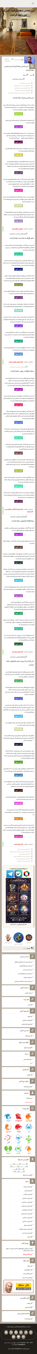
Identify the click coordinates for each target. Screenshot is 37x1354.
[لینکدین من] (13, 1337)
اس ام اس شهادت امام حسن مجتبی (23, 981)
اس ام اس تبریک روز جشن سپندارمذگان (20, 851)
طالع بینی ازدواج (28, 1047)
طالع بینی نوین (28, 1307)
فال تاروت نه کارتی (27, 1217)
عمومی (24, 948)
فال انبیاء (30, 1004)
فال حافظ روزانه (28, 1269)
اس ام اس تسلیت (28, 977)
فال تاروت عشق (28, 1225)
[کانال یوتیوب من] (18, 1337)
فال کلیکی (29, 1074)
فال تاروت (29, 1236)
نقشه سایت (11, 1348)
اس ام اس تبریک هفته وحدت (23, 858)
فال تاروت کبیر (28, 1190)
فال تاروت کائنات (27, 1194)
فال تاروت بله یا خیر (27, 1232)
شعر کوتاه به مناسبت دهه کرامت (22, 85)
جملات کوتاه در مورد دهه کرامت (22, 88)
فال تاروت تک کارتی (27, 1198)
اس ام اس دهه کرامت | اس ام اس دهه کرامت (18, 13)
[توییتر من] (6, 1332)
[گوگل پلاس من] (23, 1337)
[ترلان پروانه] (18, 60)
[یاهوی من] (31, 1332)
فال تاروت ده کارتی (27, 1221)
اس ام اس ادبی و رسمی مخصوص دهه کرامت (19, 92)
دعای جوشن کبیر (28, 1059)
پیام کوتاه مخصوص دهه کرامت (22, 90)
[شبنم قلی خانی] (7, 60)
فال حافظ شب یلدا (27, 1273)
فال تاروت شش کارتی (26, 1213)
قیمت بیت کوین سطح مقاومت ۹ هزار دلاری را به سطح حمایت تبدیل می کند (19, 1249)
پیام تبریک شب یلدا (27, 1277)
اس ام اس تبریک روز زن (24, 854)
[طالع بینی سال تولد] (18, 1168)
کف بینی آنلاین (28, 1035)
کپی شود (18, 114)
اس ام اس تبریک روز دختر (23, 849)
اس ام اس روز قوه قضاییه (25, 965)
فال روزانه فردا (28, 1318)
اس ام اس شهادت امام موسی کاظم (23, 962)
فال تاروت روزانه (28, 1186)
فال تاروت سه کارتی (27, 1202)
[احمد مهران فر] (29, 60)
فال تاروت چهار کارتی (26, 1206)
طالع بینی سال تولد (27, 1175)
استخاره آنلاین (28, 993)
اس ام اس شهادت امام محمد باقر (22, 856)
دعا (31, 1063)
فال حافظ (30, 1266)
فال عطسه (29, 1303)
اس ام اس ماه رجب (27, 969)
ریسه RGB (29, 1098)
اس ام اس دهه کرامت (24, 83)
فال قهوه (30, 1016)
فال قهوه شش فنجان (27, 1024)
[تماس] (11, 1332)
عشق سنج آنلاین (28, 1086)
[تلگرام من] (26, 1332)
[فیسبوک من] (21, 1332)
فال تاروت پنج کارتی (27, 1209)
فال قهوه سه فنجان (27, 1020)
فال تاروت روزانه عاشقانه (25, 1229)
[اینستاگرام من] (16, 1332)
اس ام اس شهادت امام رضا (23, 861)
